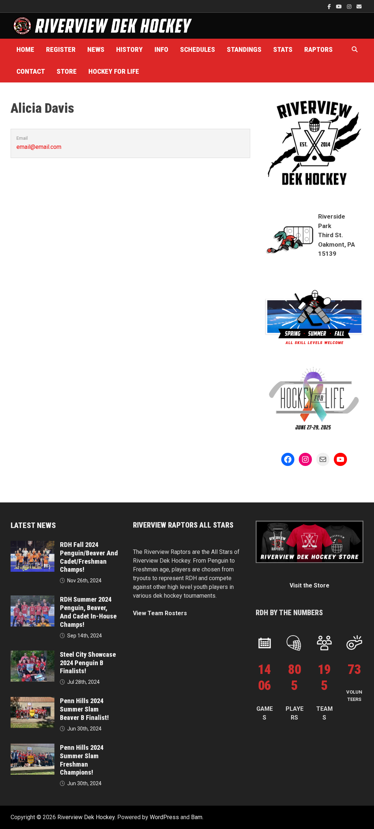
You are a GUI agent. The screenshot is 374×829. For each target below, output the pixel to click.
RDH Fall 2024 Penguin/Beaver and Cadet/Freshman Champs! (89, 557)
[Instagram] (350, 6)
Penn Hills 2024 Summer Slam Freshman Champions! (81, 760)
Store (67, 71)
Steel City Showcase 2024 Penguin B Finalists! (88, 663)
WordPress (164, 817)
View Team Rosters (160, 613)
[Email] (359, 6)
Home (25, 49)
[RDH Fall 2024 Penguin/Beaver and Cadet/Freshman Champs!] (32, 544)
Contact (30, 71)
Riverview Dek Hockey (86, 817)
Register (61, 49)
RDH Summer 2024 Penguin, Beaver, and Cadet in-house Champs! (88, 611)
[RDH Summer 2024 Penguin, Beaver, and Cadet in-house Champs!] (32, 599)
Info (161, 49)
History (129, 49)
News (95, 49)
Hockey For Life (113, 71)
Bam (196, 817)
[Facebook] (330, 6)
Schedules (197, 49)
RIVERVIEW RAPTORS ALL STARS (183, 525)
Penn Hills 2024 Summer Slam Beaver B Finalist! (84, 709)
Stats (283, 49)
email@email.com (38, 146)
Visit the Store (309, 585)
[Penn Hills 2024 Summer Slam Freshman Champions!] (32, 747)
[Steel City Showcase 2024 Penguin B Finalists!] (32, 654)
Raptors (318, 49)
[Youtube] (339, 6)
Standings (244, 49)
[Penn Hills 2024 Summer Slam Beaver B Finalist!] (32, 701)
